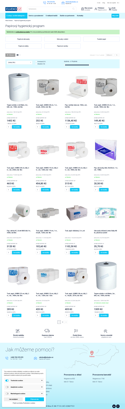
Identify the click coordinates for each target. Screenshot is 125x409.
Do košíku (16, 127)
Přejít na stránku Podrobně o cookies (24, 403)
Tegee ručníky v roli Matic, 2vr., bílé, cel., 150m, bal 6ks (17, 106)
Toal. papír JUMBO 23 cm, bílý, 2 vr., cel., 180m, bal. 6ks (76, 169)
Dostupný (42, 61)
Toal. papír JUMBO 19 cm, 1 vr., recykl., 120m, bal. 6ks (46, 232)
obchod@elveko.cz (46, 357)
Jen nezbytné (13, 399)
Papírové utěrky (23, 46)
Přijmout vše (34, 399)
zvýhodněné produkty (23, 32)
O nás (98, 3)
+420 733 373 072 (17, 357)
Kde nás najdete (111, 3)
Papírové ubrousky (23, 39)
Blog (104, 3)
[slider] (64, 65)
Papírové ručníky (62, 46)
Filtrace (11, 55)
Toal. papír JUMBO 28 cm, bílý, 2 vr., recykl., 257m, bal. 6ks (76, 294)
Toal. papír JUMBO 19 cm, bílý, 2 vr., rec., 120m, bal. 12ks (47, 294)
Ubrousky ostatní (62, 39)
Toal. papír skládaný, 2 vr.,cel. (75, 231)
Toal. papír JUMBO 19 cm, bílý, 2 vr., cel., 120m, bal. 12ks (47, 169)
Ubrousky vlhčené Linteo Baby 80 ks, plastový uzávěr (105, 232)
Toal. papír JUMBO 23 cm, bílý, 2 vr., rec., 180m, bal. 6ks (18, 294)
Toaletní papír (101, 39)
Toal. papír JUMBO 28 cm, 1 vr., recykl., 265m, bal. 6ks (46, 106)
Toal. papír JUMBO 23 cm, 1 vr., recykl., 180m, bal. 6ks (105, 106)
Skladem (41, 64)
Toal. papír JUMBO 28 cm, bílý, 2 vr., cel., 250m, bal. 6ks (18, 169)
